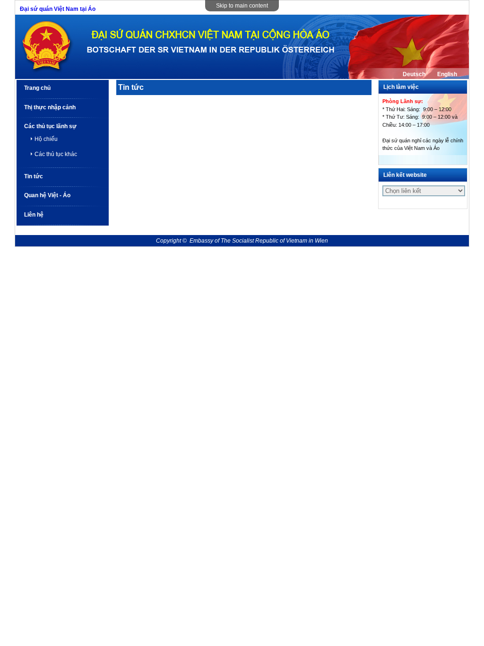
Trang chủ (37, 88)
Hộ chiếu (46, 139)
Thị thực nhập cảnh (50, 107)
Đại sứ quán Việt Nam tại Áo (57, 9)
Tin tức (33, 176)
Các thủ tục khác (56, 154)
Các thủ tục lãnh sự (50, 126)
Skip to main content (242, 5)
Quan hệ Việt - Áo (47, 195)
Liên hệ (33, 214)
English (447, 74)
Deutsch (414, 74)
